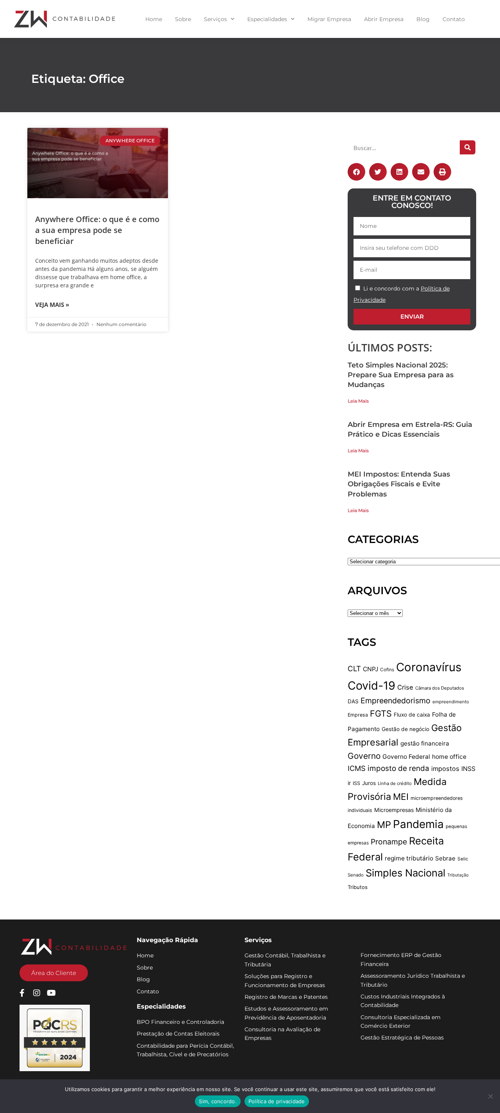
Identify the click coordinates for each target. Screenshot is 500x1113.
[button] (356, 172)
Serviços (215, 19)
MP (384, 824)
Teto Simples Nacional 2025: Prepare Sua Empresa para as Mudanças (401, 375)
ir (349, 783)
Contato (454, 19)
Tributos (358, 887)
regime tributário (409, 858)
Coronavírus (428, 667)
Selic (462, 859)
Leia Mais (358, 401)
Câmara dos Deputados (439, 688)
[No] (490, 1096)
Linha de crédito (395, 783)
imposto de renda (398, 768)
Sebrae (445, 858)
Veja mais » (52, 304)
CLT (354, 668)
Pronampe (389, 841)
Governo (364, 756)
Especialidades (267, 19)
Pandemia (418, 824)
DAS (353, 701)
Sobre (183, 19)
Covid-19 (371, 685)
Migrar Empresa (329, 19)
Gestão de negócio (405, 729)
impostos (445, 768)
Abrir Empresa (384, 19)
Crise (405, 687)
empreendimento (450, 701)
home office (449, 756)
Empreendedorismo (395, 700)
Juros (369, 783)
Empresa (358, 715)
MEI (401, 796)
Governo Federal (406, 756)
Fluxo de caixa (412, 715)
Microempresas (394, 810)
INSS (468, 768)
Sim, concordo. (218, 1101)
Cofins (387, 669)
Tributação (457, 875)
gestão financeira (424, 743)
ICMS (357, 768)
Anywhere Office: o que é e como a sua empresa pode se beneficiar (97, 230)
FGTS (381, 713)
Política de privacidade (276, 1101)
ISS (356, 783)
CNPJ (370, 669)
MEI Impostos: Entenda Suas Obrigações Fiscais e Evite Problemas (399, 484)
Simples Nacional (405, 873)
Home (153, 19)
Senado (356, 875)
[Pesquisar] (467, 147)
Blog (423, 19)
